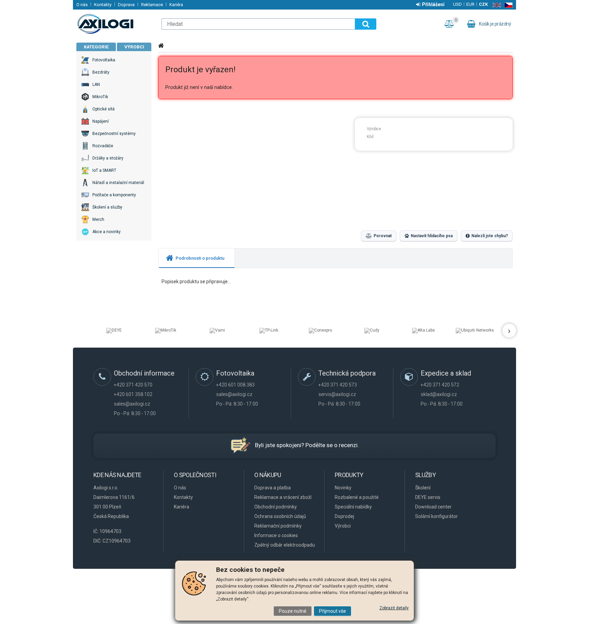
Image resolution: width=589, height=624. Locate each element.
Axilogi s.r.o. (115, 24)
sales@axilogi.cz (132, 404)
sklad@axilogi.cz (439, 394)
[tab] (196, 258)
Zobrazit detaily (394, 608)
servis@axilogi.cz (337, 394)
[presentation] (196, 258)
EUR (470, 4)
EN (495, 5)
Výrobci (134, 46)
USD (457, 4)
